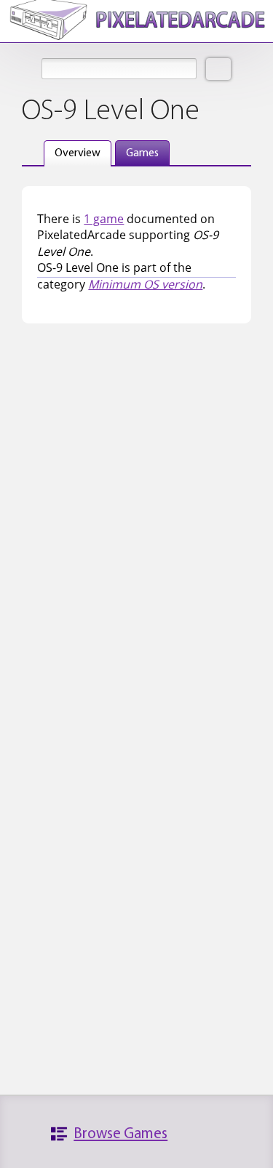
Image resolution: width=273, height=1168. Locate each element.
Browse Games (120, 1134)
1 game (104, 219)
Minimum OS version (145, 284)
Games (142, 153)
